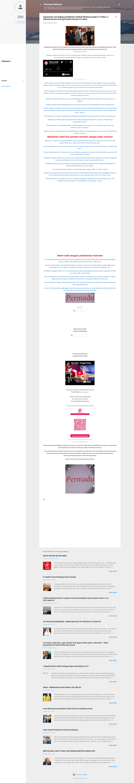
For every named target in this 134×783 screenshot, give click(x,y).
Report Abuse (5, 86)
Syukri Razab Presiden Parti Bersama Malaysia (60, 730)
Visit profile (20, 22)
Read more (113, 571)
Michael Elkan (84, 778)
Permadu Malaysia (53, 4)
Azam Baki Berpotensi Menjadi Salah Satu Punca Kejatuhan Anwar (68, 709)
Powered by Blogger (81, 774)
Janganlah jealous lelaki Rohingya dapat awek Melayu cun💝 (66, 666)
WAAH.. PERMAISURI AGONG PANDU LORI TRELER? (62, 687)
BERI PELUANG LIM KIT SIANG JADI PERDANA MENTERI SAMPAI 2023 (69, 751)
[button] (116, 17)
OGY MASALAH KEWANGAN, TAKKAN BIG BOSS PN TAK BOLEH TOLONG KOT (72, 622)
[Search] (119, 5)
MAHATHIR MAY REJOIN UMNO (55, 556)
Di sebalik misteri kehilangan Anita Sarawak (59, 577)
